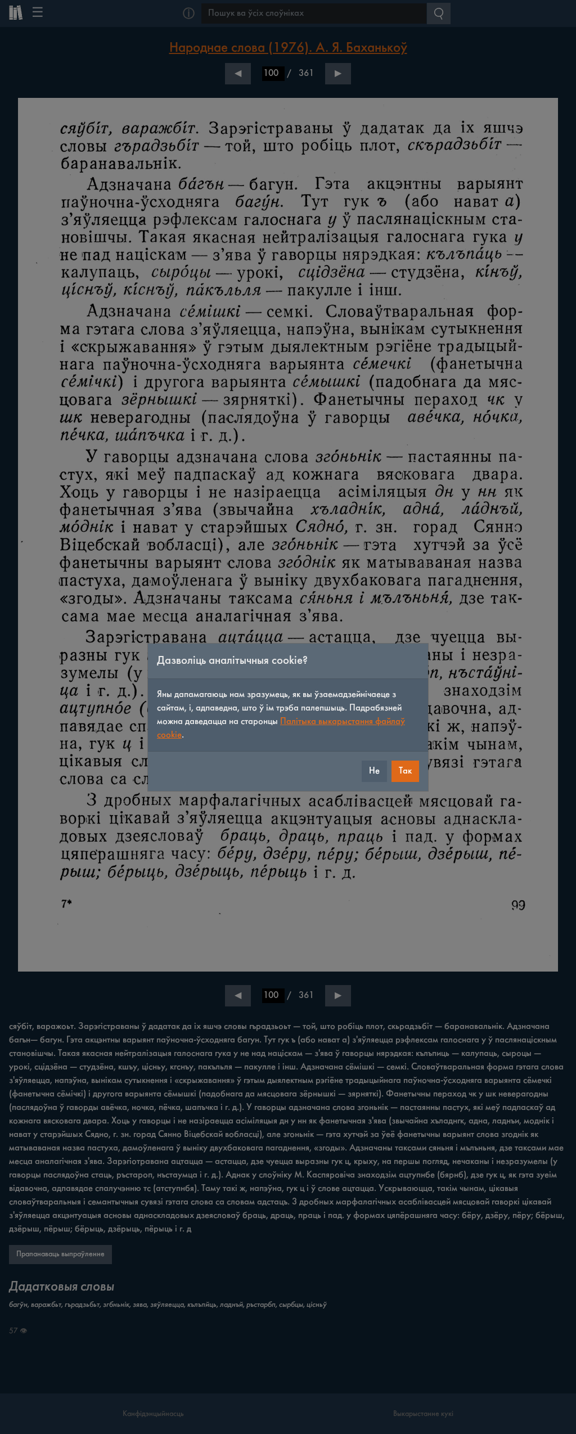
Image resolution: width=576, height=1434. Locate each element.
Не (374, 771)
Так (405, 771)
